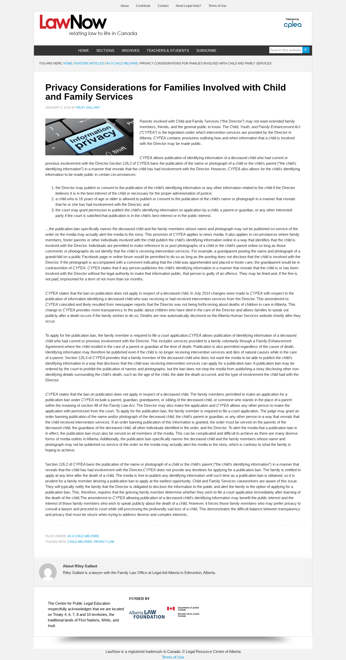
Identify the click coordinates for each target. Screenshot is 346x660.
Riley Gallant (88, 107)
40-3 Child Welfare (83, 536)
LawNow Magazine (77, 29)
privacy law (104, 542)
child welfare (80, 542)
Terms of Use (173, 657)
